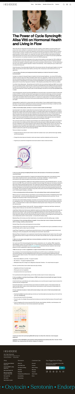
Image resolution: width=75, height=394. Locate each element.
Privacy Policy (16, 357)
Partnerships (20, 378)
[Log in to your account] (67, 4)
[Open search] (64, 4)
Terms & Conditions (7, 357)
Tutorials (34, 371)
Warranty (34, 369)
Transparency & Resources (24, 374)
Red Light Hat (7, 376)
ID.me (33, 376)
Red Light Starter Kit (8, 370)
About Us (20, 363)
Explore (57, 4)
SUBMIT (62, 367)
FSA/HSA (20, 371)
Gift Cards (6, 378)
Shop (32, 4)
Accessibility (20, 376)
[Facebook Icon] (47, 372)
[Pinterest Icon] (53, 372)
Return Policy (35, 367)
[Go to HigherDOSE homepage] (10, 4)
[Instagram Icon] (50, 372)
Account (34, 363)
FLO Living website (35, 245)
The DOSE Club (21, 365)
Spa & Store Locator (8, 380)
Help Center (34, 374)
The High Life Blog (22, 367)
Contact (33, 365)
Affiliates (20, 369)
